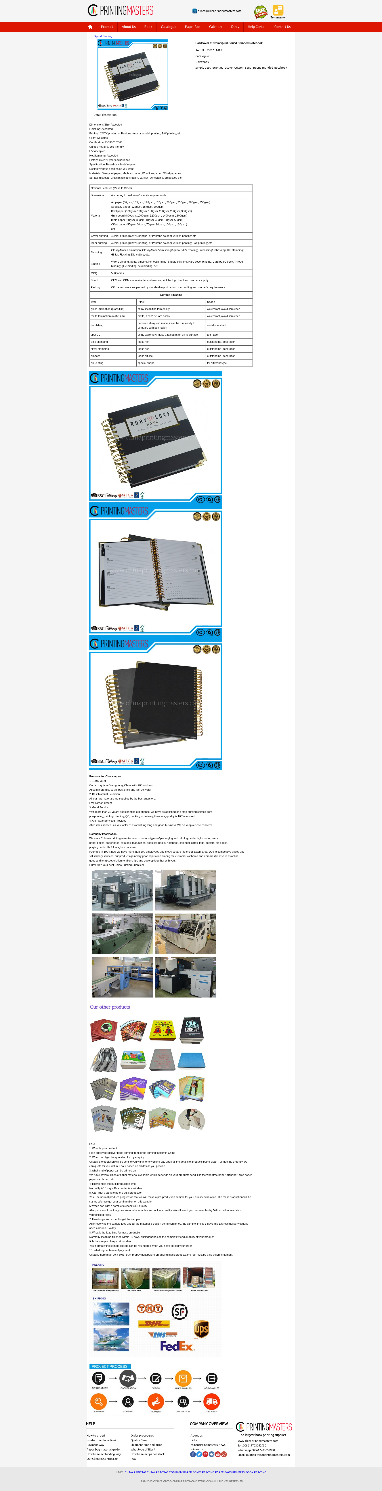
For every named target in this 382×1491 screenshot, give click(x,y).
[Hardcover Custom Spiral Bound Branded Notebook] (132, 109)
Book (148, 27)
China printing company (165, 1472)
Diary (235, 27)
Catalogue (168, 27)
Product (107, 27)
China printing (135, 1472)
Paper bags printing (230, 1472)
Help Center (257, 27)
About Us (129, 27)
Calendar (216, 27)
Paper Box (193, 27)
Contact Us (282, 27)
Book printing (255, 1472)
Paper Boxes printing (198, 1472)
